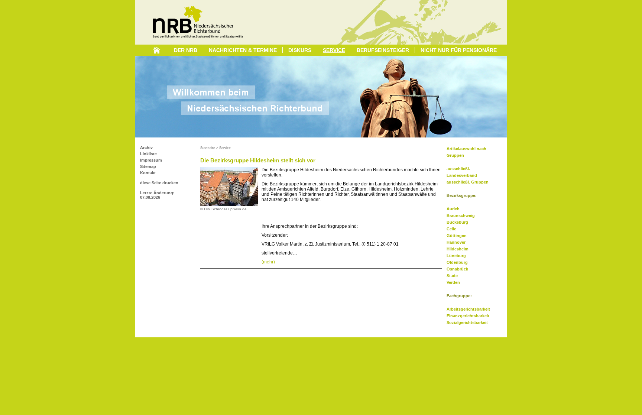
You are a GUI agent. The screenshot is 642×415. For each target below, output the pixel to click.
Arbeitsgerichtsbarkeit (468, 309)
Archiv (146, 147)
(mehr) (268, 262)
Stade (452, 275)
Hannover (456, 242)
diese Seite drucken (159, 183)
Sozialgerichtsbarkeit (467, 322)
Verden (453, 282)
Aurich (453, 209)
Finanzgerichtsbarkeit (468, 316)
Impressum (151, 160)
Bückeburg (457, 222)
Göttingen (457, 235)
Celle (451, 229)
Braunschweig (461, 215)
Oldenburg (457, 262)
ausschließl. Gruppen (468, 182)
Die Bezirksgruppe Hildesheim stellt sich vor (257, 160)
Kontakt (148, 173)
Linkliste (148, 154)
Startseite (207, 148)
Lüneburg (456, 255)
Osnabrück (457, 269)
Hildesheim (457, 249)
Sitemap (148, 166)
